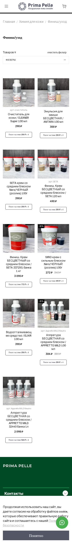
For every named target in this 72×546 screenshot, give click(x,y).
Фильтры (11, 59)
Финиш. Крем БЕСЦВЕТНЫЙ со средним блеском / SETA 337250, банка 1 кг (18, 264)
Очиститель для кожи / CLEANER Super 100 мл (18, 117)
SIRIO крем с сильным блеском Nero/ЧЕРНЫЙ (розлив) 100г (53, 262)
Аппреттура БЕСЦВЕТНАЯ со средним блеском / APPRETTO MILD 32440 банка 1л (18, 419)
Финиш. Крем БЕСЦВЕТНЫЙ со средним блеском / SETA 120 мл (53, 191)
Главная (9, 21)
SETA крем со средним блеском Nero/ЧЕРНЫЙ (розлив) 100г (19, 188)
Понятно (36, 535)
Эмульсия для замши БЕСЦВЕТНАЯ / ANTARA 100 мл (53, 116)
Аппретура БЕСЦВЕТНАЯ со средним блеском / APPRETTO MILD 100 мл (53, 341)
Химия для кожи (31, 21)
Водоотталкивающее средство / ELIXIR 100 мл (18, 335)
